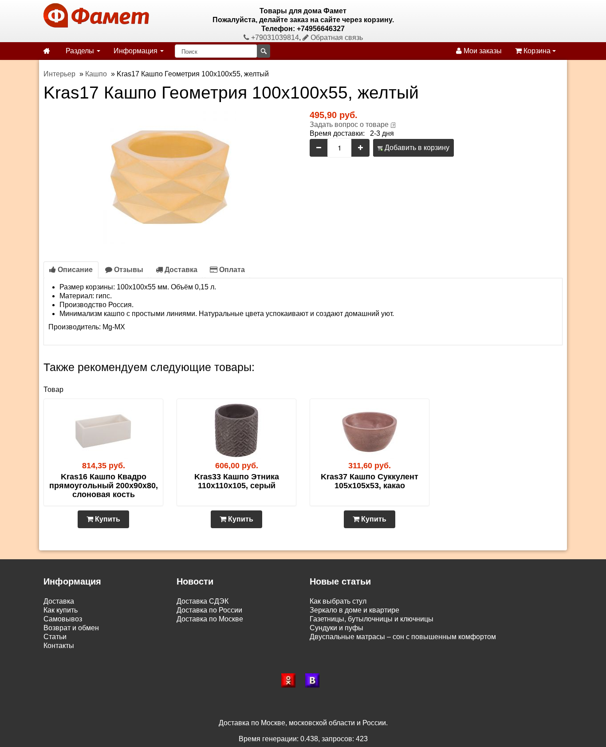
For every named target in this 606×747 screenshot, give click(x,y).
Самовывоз (62, 619)
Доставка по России (209, 610)
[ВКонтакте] (315, 680)
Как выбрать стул (338, 601)
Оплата (231, 269)
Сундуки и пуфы (336, 628)
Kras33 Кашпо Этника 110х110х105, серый (236, 481)
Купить (106, 519)
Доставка (180, 269)
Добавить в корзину (416, 147)
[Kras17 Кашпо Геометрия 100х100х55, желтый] (169, 176)
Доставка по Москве (210, 619)
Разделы (81, 51)
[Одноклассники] (291, 680)
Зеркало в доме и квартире (354, 610)
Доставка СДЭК (202, 601)
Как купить (60, 610)
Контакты (58, 645)
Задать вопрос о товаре (349, 124)
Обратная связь (336, 37)
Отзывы (127, 269)
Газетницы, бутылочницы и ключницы (371, 619)
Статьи (55, 636)
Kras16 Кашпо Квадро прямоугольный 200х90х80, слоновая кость (103, 485)
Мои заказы (482, 51)
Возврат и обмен (71, 628)
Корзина (537, 51)
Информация (136, 51)
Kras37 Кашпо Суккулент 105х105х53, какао (369, 481)
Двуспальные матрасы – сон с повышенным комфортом (403, 636)
